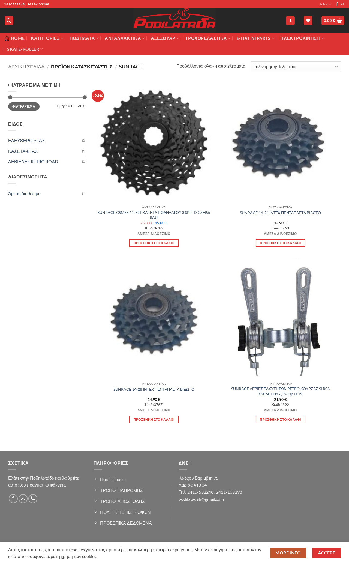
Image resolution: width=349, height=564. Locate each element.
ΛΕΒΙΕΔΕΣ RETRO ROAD (33, 161)
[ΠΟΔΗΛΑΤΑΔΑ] (174, 20)
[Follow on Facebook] (337, 4)
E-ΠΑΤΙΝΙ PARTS (253, 38)
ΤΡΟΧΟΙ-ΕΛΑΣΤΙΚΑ (206, 38)
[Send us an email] (342, 4)
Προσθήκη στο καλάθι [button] (154, 243)
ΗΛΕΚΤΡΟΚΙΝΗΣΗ (300, 38)
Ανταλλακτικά (123, 38)
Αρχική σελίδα (26, 67)
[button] (9, 20)
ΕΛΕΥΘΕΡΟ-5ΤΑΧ (26, 140)
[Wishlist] (308, 20)
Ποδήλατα (82, 38)
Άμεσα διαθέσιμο (24, 193)
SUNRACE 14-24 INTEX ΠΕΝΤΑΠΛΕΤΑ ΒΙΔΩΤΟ (280, 212)
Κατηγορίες (45, 38)
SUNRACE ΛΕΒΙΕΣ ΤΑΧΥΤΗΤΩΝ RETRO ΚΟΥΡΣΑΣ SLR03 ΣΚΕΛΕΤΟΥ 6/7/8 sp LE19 (280, 391)
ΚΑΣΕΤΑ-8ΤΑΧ (23, 151)
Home (18, 38)
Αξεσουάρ (163, 38)
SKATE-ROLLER (23, 49)
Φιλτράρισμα (23, 106)
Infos (324, 4)
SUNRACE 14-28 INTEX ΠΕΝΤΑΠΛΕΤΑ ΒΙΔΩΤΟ (153, 389)
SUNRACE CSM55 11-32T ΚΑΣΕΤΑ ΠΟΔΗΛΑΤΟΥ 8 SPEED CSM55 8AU (154, 215)
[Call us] (32, 498)
